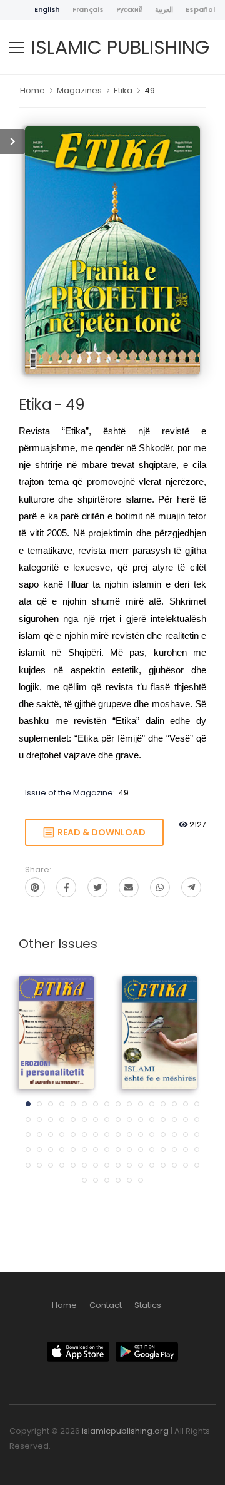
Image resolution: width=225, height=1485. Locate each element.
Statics (147, 1305)
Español (200, 9)
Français (88, 9)
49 (149, 90)
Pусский (129, 9)
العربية (164, 9)
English (47, 9)
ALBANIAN (56, 1022)
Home (32, 90)
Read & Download (100, 832)
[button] (28, 1103)
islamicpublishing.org (125, 1431)
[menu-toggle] (16, 47)
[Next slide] (184, 1083)
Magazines (79, 90)
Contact (105, 1305)
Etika (123, 90)
